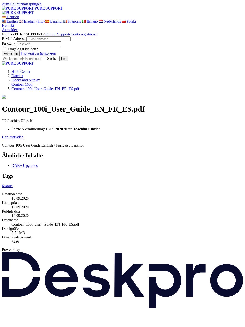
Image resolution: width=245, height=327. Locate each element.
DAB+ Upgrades (24, 166)
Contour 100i (21, 84)
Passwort (9, 44)
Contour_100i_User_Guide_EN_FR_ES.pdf (45, 89)
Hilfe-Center (20, 71)
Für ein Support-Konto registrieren (71, 34)
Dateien (17, 76)
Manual (7, 186)
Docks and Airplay (25, 80)
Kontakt (8, 25)
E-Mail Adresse (13, 39)
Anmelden (10, 30)
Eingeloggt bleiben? (23, 49)
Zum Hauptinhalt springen (22, 4)
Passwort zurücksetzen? (38, 53)
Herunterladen (12, 137)
